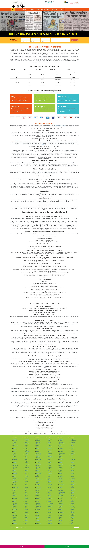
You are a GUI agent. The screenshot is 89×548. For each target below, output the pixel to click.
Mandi (14, 487)
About (17, 9)
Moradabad (38, 465)
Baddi (14, 484)
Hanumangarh (62, 454)
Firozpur (49, 456)
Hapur (60, 456)
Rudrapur (72, 471)
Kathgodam (27, 465)
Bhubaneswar (50, 507)
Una (14, 491)
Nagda (37, 476)
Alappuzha (38, 498)
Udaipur (49, 482)
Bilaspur (15, 496)
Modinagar (15, 474)
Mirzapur (15, 473)
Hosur (37, 487)
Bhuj (26, 485)
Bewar (26, 460)
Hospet (26, 518)
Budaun (37, 452)
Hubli (26, 507)
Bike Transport (23, 9)
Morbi (14, 520)
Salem (26, 523)
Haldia (37, 517)
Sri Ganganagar (39, 481)
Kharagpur (38, 509)
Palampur (15, 504)
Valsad (26, 490)
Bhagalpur (27, 462)
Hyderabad (73, 445)
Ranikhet (61, 477)
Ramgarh (61, 496)
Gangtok (72, 487)
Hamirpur (15, 495)
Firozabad (50, 454)
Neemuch (50, 468)
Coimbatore (38, 459)
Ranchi (60, 476)
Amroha (14, 457)
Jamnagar (73, 454)
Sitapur (26, 482)
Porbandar (27, 487)
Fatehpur (50, 452)
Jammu (72, 452)
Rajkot (60, 471)
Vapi (25, 491)
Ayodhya (26, 443)
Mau (14, 470)
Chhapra (15, 510)
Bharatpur (38, 441)
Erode (26, 524)
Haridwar (61, 459)
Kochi (37, 491)
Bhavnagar (38, 443)
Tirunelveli (38, 485)
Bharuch (15, 523)
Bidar (26, 517)
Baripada (49, 520)
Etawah (49, 446)
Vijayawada (50, 491)
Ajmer (14, 448)
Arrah (14, 462)
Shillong (72, 493)
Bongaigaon (61, 504)
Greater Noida (62, 445)
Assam (72, 507)
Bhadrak (49, 518)
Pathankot (50, 474)
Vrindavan (61, 484)
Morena (37, 466)
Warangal (50, 521)
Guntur (49, 493)
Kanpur (72, 523)
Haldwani (61, 452)
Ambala (14, 454)
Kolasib (60, 524)
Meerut (14, 471)
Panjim (72, 501)
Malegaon (27, 499)
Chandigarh (38, 456)
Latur (26, 501)
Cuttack (49, 509)
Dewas (49, 443)
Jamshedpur (61, 485)
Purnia (60, 468)
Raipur (60, 509)
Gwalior (60, 451)
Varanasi (61, 482)
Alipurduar (50, 487)
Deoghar (61, 491)
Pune (60, 466)
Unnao (60, 479)
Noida (37, 440)
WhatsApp (67, 546)
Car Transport (31, 9)
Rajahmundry (50, 499)
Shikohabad (15, 482)
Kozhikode (38, 490)
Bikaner (37, 451)
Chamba (15, 490)
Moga (14, 476)
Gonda (60, 441)
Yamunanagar (73, 484)
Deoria (49, 441)
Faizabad (49, 448)
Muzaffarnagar (39, 473)
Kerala (26, 466)
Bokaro (60, 490)
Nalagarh (15, 499)
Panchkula (50, 473)
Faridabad (27, 440)
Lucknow (26, 477)
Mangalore (27, 512)
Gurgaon (15, 440)
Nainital (49, 463)
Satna (72, 476)
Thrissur (38, 495)
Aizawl (60, 521)
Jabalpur (72, 448)
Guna (60, 446)
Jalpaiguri (38, 521)
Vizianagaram (50, 506)
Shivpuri (14, 485)
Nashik (49, 465)
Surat (49, 479)
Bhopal (37, 448)
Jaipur (72, 449)
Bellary (26, 513)
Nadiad (14, 521)
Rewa (72, 465)
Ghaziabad (50, 440)
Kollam (37, 493)
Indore (72, 446)
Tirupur (26, 521)
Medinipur (38, 523)
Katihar (14, 509)
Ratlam (72, 463)
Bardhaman (38, 506)
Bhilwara (38, 445)
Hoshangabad (73, 441)
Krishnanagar (39, 524)
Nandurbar (27, 506)
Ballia (26, 448)
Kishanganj (15, 518)
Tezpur (60, 507)
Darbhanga (38, 460)
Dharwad (26, 509)
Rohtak (72, 468)
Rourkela (49, 510)
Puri (48, 515)
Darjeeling (50, 485)
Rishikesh (73, 466)
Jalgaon (26, 498)
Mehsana (15, 524)
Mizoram (72, 485)
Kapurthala (73, 460)
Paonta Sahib (16, 488)
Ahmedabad (15, 446)
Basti (26, 457)
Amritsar (15, 456)
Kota (26, 473)
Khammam (50, 524)
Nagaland (73, 509)
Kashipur (26, 463)
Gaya (49, 460)
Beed (26, 502)
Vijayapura (27, 515)
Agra (14, 445)
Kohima (72, 510)
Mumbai (37, 471)
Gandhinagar (50, 459)
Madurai (14, 463)
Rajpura (60, 473)
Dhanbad (61, 487)
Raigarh (60, 515)
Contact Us (61, 9)
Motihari (15, 517)
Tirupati (49, 502)
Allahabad (15, 451)
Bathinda (26, 459)
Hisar (60, 462)
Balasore (49, 517)
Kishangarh (27, 470)
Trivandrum (38, 488)
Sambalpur (50, 513)
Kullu (14, 493)
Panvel (26, 496)
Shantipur (38, 510)
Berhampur (50, 512)
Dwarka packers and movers (60, 126)
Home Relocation (39, 9)
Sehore (72, 477)
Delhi (43, 146)
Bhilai (60, 510)
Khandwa (27, 468)
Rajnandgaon (61, 513)
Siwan (14, 515)
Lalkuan (26, 476)
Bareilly (26, 454)
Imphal (72, 496)
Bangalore (27, 451)
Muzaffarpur (38, 474)
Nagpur (37, 477)
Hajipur (14, 513)
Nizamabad (50, 523)
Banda (26, 449)
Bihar (60, 520)
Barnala (26, 456)
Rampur (60, 474)
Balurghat (38, 520)
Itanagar (72, 506)
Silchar (60, 499)
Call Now (22, 546)
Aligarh (14, 449)
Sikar (26, 479)
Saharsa (15, 512)
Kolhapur (26, 495)
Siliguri (37, 502)
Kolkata (26, 471)
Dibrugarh (61, 501)
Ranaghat (38, 515)
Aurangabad (27, 441)
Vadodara (61, 481)
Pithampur (61, 465)
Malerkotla (15, 466)
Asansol (37, 501)
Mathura (15, 468)
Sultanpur (38, 484)
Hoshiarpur (73, 443)
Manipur (72, 495)
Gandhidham (50, 457)
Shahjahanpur (16, 479)
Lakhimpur (27, 474)
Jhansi (72, 457)
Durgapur (38, 504)
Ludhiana (38, 463)
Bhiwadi (37, 446)
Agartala (72, 512)
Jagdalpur (61, 517)
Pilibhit (60, 463)
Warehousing (54, 9)
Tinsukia (61, 506)
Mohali (14, 477)
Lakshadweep (73, 498)
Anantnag (15, 460)
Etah (49, 445)
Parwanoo (15, 501)
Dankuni (38, 512)
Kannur (37, 496)
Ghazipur (61, 440)
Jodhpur (72, 459)
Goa (71, 499)
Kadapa (49, 501)
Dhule (26, 493)
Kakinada (50, 498)
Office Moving (47, 9)
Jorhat (60, 502)
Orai (48, 471)
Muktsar (38, 470)
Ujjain (49, 484)
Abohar (14, 443)
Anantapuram (50, 504)
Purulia (49, 488)
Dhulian (37, 513)
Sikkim (72, 488)
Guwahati (61, 449)
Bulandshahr (38, 454)
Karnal (72, 462)
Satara (26, 504)
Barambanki (27, 452)
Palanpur (26, 488)
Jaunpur (72, 456)
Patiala (49, 476)
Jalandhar (73, 451)
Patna (49, 477)
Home (13, 9)
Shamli (14, 481)
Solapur (26, 484)
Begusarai (15, 507)
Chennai (37, 457)
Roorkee (72, 470)
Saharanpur (73, 473)
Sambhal (72, 474)
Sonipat (37, 479)
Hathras (61, 460)
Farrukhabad (50, 451)
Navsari (49, 466)
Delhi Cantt (15, 441)
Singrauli (26, 481)
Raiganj (37, 518)
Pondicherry (38, 499)
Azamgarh (27, 445)
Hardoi (60, 457)
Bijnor (37, 449)
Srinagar (38, 482)
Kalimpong (73, 490)
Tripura (72, 513)
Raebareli (61, 470)
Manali (14, 502)
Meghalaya (73, 491)
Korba (60, 512)
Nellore (49, 495)
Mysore (26, 510)
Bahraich (26, 446)
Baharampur (38, 507)
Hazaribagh (61, 495)
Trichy (26, 520)
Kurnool (49, 496)
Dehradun (38, 462)
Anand (14, 459)
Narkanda (15, 506)
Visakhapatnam (51, 490)
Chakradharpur (62, 493)
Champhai (61, 523)
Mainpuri (15, 465)
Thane (49, 481)
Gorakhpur (61, 443)
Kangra (14, 498)
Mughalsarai (38, 468)
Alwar (14, 452)
